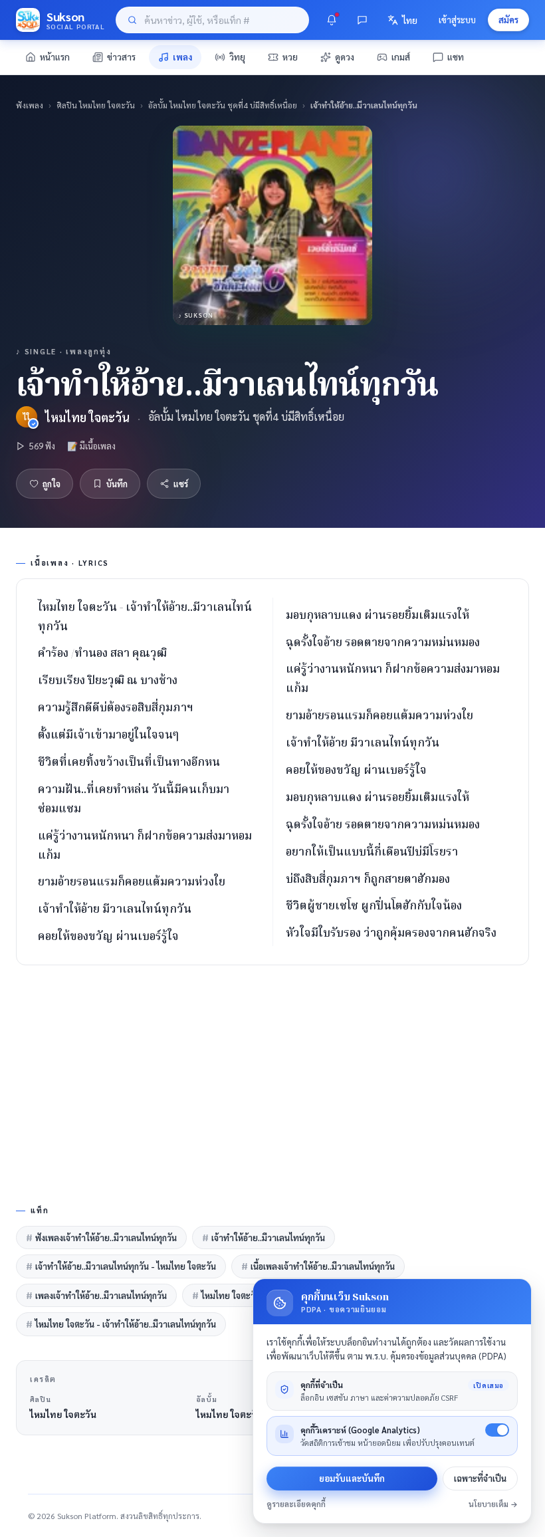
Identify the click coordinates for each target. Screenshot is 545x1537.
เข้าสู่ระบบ (457, 19)
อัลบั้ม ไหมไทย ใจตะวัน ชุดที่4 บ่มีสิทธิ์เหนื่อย (222, 105)
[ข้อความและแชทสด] (362, 20)
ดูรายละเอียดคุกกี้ (296, 1504)
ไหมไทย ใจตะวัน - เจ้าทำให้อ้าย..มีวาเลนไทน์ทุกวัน (121, 1324)
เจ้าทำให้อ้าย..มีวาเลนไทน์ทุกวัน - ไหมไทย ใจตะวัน (121, 1266)
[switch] (497, 1430)
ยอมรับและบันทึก (352, 1478)
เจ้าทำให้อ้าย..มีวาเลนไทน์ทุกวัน (263, 1237)
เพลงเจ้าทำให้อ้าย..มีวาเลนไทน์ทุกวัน (96, 1295)
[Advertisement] (272, 1082)
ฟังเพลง (29, 105)
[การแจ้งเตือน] (332, 20)
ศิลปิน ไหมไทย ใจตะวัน (95, 105)
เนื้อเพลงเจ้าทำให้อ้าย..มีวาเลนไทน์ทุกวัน (318, 1266)
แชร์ (180, 483)
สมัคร (508, 19)
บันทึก (117, 483)
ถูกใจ (51, 483)
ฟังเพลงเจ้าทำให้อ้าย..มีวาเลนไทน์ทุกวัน (101, 1237)
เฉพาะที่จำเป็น (480, 1478)
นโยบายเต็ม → (493, 1504)
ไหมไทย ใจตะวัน (87, 417)
